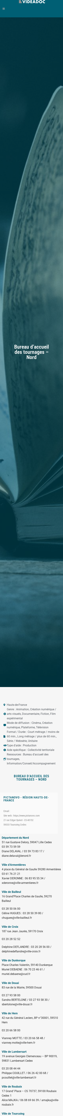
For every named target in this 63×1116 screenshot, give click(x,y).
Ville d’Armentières (14, 864)
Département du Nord (15, 837)
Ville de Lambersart (14, 1051)
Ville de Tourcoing (13, 1113)
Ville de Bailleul (11, 892)
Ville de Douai (10, 983)
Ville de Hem (10, 1013)
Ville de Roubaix (12, 1086)
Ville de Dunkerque (14, 960)
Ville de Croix (10, 926)
